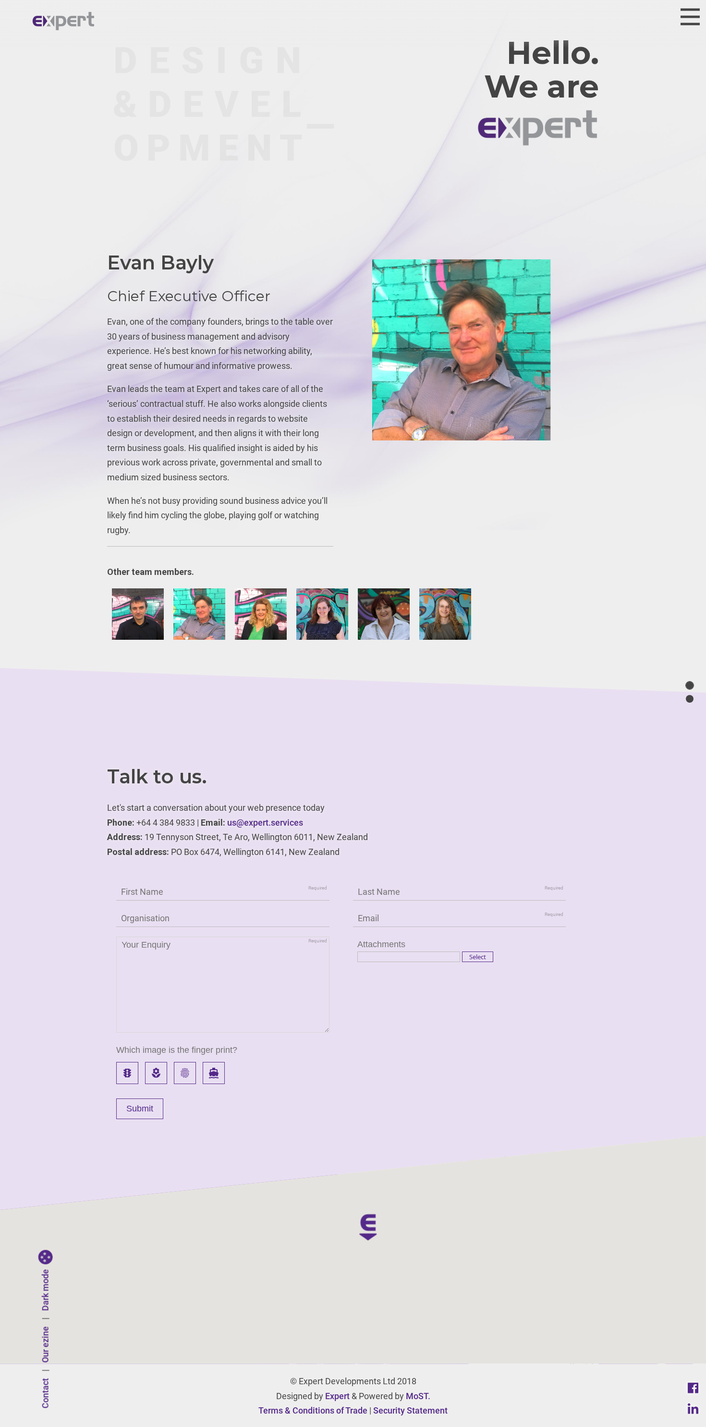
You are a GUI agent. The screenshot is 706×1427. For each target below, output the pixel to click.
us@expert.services (265, 822)
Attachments (381, 944)
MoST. (418, 1396)
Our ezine (45, 1345)
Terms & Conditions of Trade (312, 1410)
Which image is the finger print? (176, 1050)
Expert (337, 1396)
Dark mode (45, 1290)
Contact (45, 1393)
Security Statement (410, 1410)
